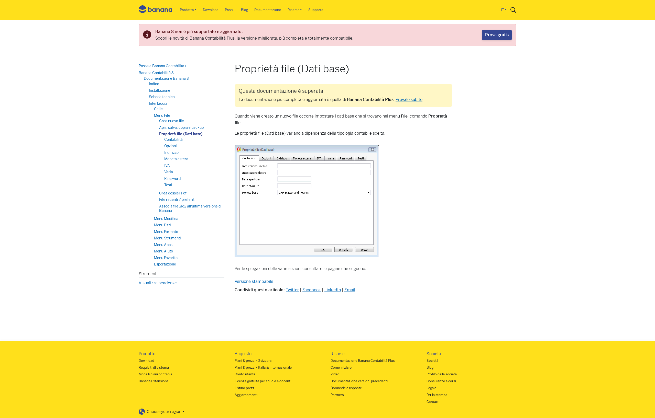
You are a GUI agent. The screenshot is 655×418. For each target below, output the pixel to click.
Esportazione (165, 264)
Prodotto (187, 10)
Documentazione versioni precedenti (359, 381)
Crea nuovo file (171, 121)
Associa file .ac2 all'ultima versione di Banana (190, 208)
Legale (431, 388)
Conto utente (245, 374)
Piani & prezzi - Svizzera (253, 360)
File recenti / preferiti (177, 199)
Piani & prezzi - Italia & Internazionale (263, 367)
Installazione (159, 90)
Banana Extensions (154, 381)
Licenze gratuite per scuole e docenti (263, 381)
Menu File (162, 115)
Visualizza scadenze (158, 283)
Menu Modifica (166, 218)
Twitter (292, 290)
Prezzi (229, 10)
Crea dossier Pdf (173, 193)
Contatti (433, 402)
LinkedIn (332, 290)
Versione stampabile (254, 281)
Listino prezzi (245, 388)
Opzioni (170, 146)
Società (432, 360)
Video (335, 374)
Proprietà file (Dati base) (181, 134)
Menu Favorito (166, 258)
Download (211, 10)
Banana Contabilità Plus (212, 38)
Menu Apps (163, 244)
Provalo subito (409, 99)
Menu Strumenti (167, 238)
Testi (168, 185)
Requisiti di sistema (154, 367)
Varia (168, 172)
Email (349, 290)
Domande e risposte (346, 388)
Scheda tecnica (162, 97)
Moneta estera (176, 159)
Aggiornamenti (246, 395)
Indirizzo (171, 152)
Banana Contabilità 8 (156, 73)
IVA (167, 165)
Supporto (315, 10)
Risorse (293, 10)
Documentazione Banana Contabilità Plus (363, 360)
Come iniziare (341, 367)
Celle (158, 109)
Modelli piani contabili (155, 374)
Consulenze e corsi (441, 381)
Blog (244, 10)
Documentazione (267, 10)
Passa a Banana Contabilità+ (163, 66)
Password (172, 178)
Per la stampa (437, 395)
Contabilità (173, 139)
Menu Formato (166, 231)
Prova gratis (497, 35)
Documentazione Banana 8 (166, 78)
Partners (337, 395)
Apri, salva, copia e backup (181, 127)
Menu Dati (162, 225)
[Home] (155, 10)
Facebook (311, 290)
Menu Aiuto (163, 251)
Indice (154, 84)
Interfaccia (158, 103)
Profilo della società (442, 374)
